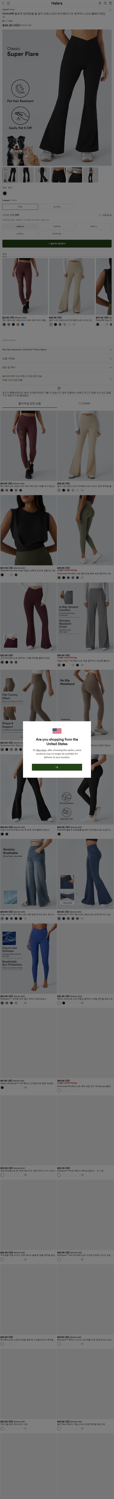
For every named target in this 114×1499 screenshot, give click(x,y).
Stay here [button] (41, 750)
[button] (57, 731)
